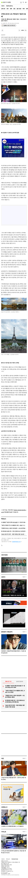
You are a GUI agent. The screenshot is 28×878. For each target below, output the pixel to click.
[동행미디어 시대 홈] (5, 2)
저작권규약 (8, 859)
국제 (23, 8)
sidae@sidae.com (16, 541)
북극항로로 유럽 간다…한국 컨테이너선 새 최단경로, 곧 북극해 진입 (14, 531)
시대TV (3, 577)
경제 (11, 8)
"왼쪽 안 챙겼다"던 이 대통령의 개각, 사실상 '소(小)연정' (14, 525)
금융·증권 (19, 8)
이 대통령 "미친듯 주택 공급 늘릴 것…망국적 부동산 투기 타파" (14, 522)
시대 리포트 (4, 555)
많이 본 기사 (8, 681)
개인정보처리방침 (14, 859)
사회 (27, 8)
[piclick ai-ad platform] (8, 85)
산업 (14, 8)
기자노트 (3, 832)
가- (19, 30)
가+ (26, 30)
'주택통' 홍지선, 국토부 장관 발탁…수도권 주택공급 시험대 (14, 528)
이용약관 (2, 859)
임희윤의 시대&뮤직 (6, 632)
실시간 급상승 (19, 681)
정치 (8, 8)
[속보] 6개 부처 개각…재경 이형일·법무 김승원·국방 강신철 (14, 534)
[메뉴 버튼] (26, 2)
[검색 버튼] (23, 2)
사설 (2, 758)
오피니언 (3, 8)
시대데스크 (4, 807)
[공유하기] (21, 2)
